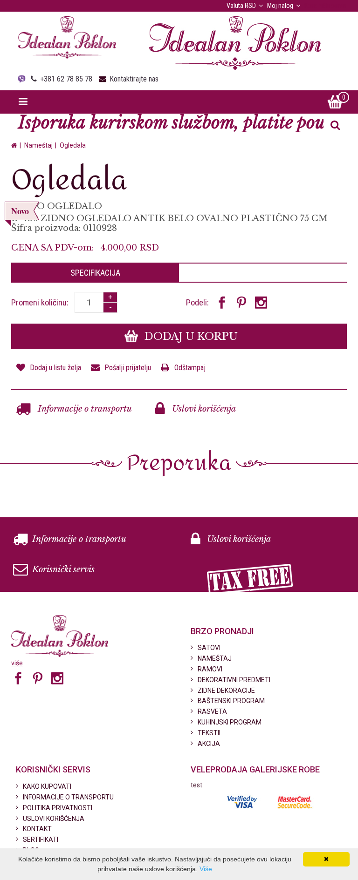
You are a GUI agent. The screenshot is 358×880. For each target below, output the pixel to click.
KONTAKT (37, 829)
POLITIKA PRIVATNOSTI (57, 808)
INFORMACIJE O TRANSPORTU (68, 797)
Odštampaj (190, 367)
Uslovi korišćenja (203, 409)
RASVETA (212, 711)
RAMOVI (210, 669)
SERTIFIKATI (40, 839)
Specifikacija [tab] (95, 273)
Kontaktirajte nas (134, 78)
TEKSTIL (210, 733)
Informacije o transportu (83, 409)
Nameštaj (38, 145)
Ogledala (73, 145)
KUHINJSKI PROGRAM (230, 722)
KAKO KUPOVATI (47, 786)
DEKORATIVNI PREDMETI (234, 680)
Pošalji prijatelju (127, 367)
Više (206, 869)
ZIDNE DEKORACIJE (226, 690)
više (17, 663)
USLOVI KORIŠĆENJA (53, 818)
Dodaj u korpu (190, 336)
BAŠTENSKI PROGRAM (231, 700)
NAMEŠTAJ (215, 658)
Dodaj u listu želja (55, 367)
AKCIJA (209, 743)
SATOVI (209, 647)
